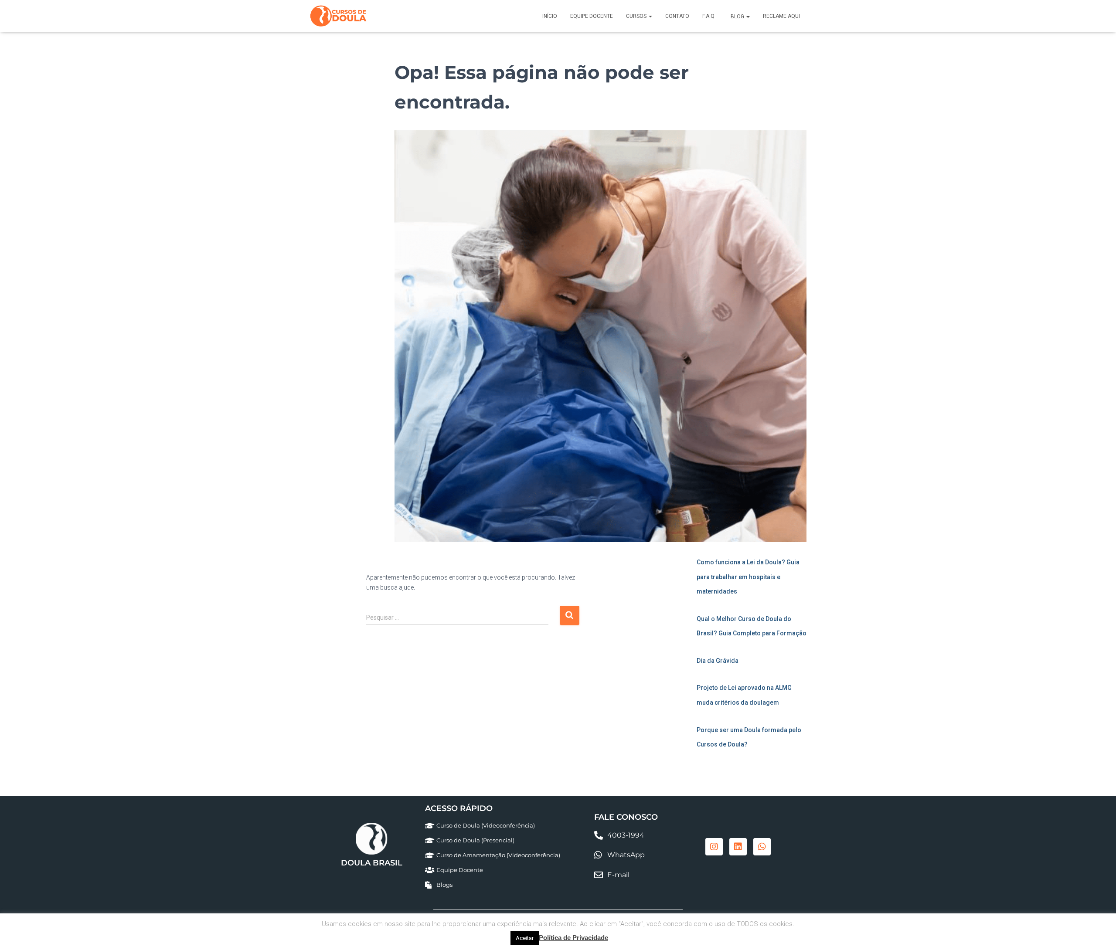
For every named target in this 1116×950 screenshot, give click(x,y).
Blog (737, 17)
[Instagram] (714, 846)
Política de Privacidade (573, 937)
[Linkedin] (738, 846)
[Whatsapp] (762, 846)
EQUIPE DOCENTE (591, 16)
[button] (650, 16)
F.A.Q (708, 16)
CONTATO (677, 16)
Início (549, 16)
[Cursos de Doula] (338, 16)
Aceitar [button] (525, 938)
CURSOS (637, 16)
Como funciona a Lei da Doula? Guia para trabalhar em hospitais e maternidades (748, 577)
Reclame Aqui (781, 16)
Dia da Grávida (717, 660)
